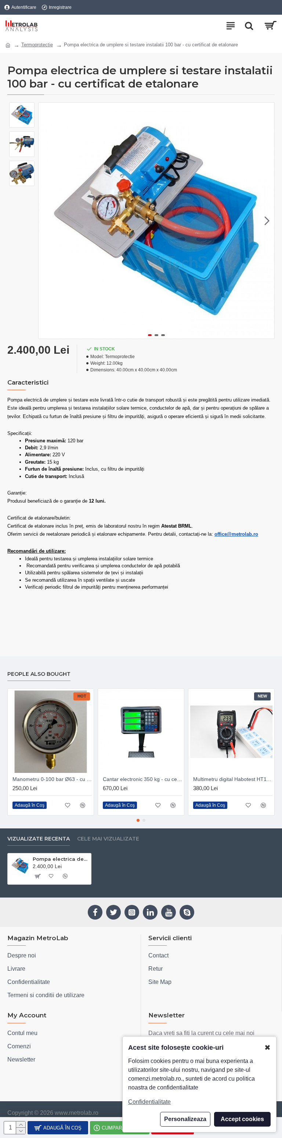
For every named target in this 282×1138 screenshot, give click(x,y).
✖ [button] (267, 1048)
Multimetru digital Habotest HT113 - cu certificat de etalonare (232, 779)
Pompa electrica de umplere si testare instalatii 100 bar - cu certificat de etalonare (60, 859)
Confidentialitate (149, 1102)
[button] (46, 220)
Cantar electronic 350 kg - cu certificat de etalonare (142, 779)
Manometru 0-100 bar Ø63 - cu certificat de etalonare (52, 779)
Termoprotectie (37, 44)
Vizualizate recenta (38, 839)
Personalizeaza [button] (185, 1119)
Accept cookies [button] (242, 1119)
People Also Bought (38, 674)
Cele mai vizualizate (108, 839)
